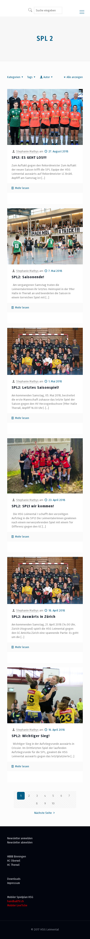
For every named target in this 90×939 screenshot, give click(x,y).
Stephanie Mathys (27, 151)
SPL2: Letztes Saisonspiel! (35, 387)
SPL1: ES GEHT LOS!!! (29, 157)
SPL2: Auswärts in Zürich (33, 616)
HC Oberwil (13, 860)
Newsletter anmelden (20, 838)
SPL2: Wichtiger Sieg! (31, 736)
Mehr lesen (22, 188)
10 (53, 803)
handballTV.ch (15, 901)
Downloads (14, 878)
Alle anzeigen (75, 77)
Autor (46, 77)
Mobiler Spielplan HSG (20, 897)
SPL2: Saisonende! (28, 277)
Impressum (13, 883)
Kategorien (13, 77)
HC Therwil (13, 864)
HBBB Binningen (16, 856)
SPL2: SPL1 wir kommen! (33, 506)
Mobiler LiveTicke (17, 905)
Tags (30, 77)
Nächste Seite (43, 812)
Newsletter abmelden (20, 842)
